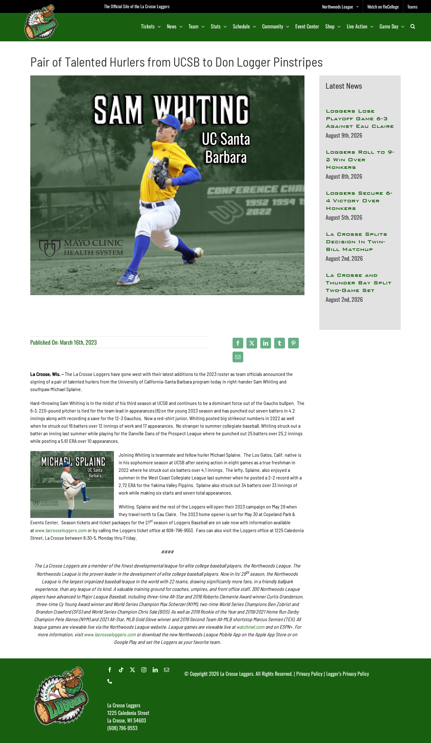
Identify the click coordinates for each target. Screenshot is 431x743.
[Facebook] (238, 343)
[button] (412, 26)
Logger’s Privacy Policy (347, 673)
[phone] (109, 681)
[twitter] (132, 669)
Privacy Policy (309, 673)
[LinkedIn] (266, 343)
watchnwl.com (250, 627)
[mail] (166, 669)
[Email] (238, 357)
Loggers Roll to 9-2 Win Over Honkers (360, 159)
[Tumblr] (279, 343)
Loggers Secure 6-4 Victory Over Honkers (359, 200)
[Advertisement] (360, 409)
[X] (252, 343)
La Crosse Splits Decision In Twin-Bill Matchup (356, 242)
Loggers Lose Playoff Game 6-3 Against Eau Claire (360, 118)
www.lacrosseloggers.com (61, 530)
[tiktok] (121, 669)
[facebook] (109, 669)
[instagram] (143, 669)
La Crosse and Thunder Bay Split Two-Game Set (359, 283)
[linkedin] (155, 669)
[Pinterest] (293, 343)
